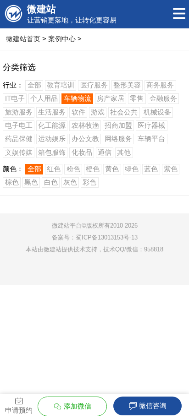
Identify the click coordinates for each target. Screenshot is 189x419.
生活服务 (52, 112)
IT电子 (15, 98)
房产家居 (110, 98)
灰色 (70, 182)
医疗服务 (94, 85)
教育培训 (60, 85)
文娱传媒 (19, 152)
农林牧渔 (85, 125)
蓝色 (151, 169)
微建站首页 (23, 39)
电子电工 (19, 125)
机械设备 (157, 112)
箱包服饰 (52, 152)
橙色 (93, 169)
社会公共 (124, 112)
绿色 (132, 169)
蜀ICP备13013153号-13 (107, 237)
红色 (54, 169)
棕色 (12, 182)
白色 (51, 182)
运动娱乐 (52, 138)
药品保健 (19, 138)
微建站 (52, 249)
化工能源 (52, 125)
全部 (34, 85)
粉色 (73, 169)
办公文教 (85, 138)
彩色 (89, 182)
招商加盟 (118, 125)
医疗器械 (151, 125)
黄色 (112, 169)
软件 (78, 112)
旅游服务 (19, 112)
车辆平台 (151, 138)
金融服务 (163, 98)
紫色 (171, 169)
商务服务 (160, 85)
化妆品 (82, 152)
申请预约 (19, 410)
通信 (104, 152)
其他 (124, 152)
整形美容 (127, 85)
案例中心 (62, 39)
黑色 (31, 182)
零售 (137, 98)
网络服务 (118, 138)
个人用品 (44, 98)
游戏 (98, 112)
